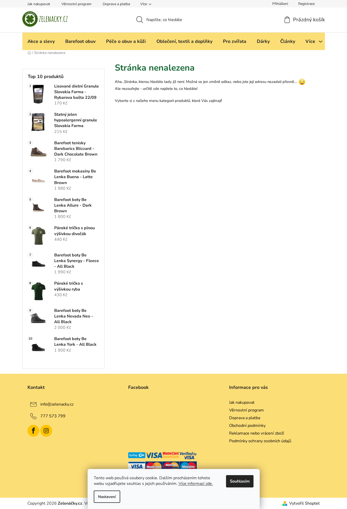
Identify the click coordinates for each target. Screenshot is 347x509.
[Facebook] (33, 431)
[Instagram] (46, 431)
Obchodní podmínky (247, 425)
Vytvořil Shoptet (304, 503)
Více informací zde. (196, 483)
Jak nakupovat (38, 4)
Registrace (306, 3)
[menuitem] (41, 41)
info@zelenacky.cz (56, 404)
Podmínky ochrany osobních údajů (260, 441)
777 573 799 (52, 416)
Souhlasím (240, 481)
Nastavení (107, 496)
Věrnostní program (76, 4)
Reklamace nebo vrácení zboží (256, 433)
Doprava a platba (116, 4)
